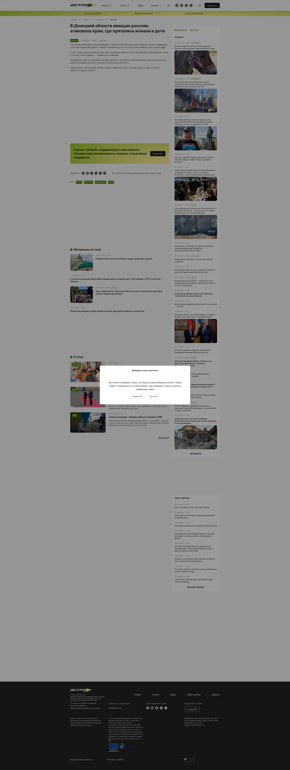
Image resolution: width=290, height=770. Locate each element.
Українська (137, 396)
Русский (153, 396)
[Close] (184, 370)
